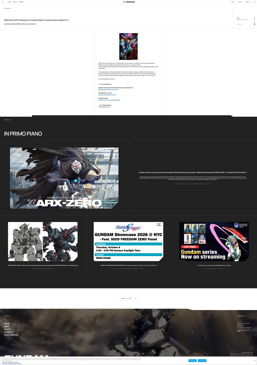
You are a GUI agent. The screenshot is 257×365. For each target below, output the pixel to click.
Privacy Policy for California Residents (10, 362)
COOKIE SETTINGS (245, 330)
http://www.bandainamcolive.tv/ (107, 94)
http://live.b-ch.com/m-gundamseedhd (109, 100)
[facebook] (254, 24)
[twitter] (254, 22)
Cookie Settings (192, 360)
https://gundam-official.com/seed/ (108, 89)
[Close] (254, 360)
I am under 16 (202, 360)
